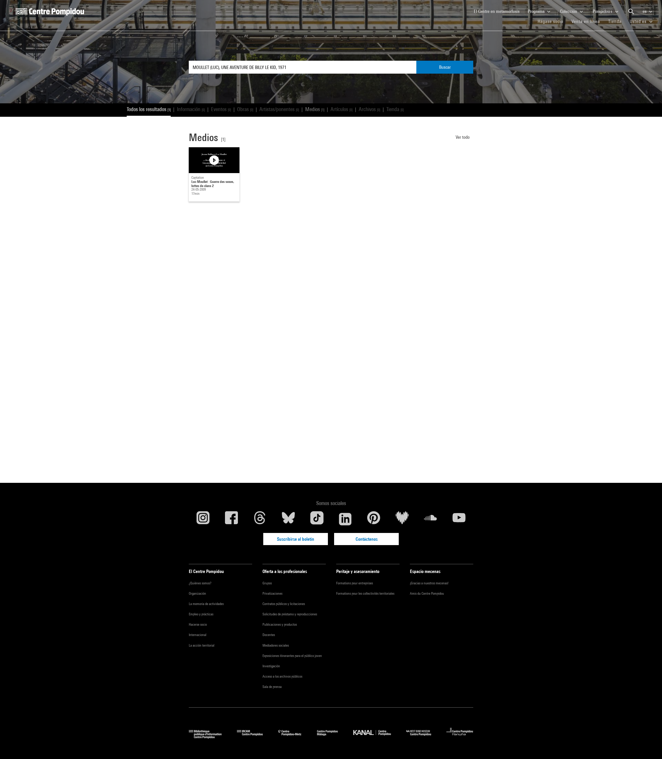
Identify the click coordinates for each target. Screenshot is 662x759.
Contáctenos (367, 539)
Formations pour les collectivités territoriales (365, 593)
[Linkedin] (345, 519)
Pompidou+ (603, 11)
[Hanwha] (460, 737)
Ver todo (463, 137)
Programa (537, 11)
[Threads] (260, 519)
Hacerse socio (198, 624)
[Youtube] (459, 519)
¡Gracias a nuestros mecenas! (429, 583)
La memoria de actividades (206, 604)
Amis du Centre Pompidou (427, 593)
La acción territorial (201, 645)
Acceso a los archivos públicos (282, 676)
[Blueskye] (288, 519)
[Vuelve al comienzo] (650, 747)
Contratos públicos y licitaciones (283, 604)
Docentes (268, 635)
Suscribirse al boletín (295, 539)
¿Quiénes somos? (200, 583)
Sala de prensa (272, 687)
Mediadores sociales (275, 645)
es (645, 11)
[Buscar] (631, 11)
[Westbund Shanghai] (422, 737)
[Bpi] (209, 737)
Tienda (617, 21)
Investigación (271, 666)
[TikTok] (317, 519)
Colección (569, 11)
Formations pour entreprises (354, 583)
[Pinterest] (373, 519)
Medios (314, 109)
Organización (197, 593)
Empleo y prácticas (201, 614)
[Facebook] (231, 519)
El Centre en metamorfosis (499, 11)
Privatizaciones (272, 593)
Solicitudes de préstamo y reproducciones (289, 614)
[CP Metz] (293, 737)
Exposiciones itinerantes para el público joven (292, 656)
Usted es (639, 21)
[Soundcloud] (430, 519)
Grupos (267, 583)
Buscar (445, 67)
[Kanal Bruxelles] (375, 737)
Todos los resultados (149, 109)
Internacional (197, 635)
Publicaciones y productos (279, 624)
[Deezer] (402, 519)
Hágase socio (552, 21)
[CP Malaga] (331, 737)
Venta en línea (585, 21)
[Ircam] (253, 737)
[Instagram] (203, 519)
